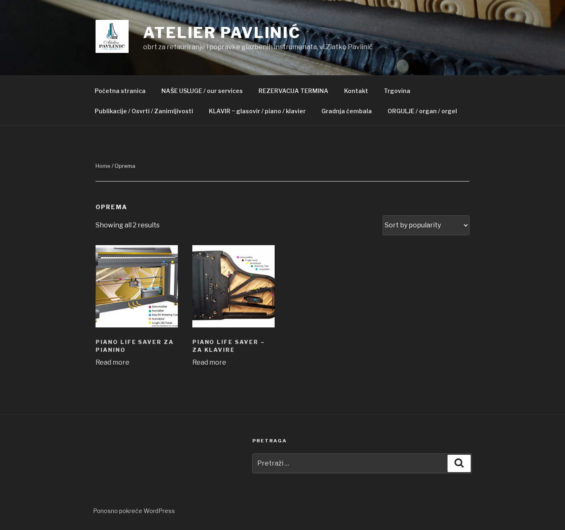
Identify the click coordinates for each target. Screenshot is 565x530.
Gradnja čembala (346, 111)
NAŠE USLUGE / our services (202, 90)
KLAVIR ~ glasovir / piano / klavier (257, 111)
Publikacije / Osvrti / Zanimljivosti (144, 111)
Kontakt (356, 90)
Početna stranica (120, 90)
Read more (112, 362)
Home (103, 165)
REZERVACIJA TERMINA (293, 90)
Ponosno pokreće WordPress (134, 510)
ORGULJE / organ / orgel (422, 111)
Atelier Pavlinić (222, 33)
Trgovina (397, 90)
